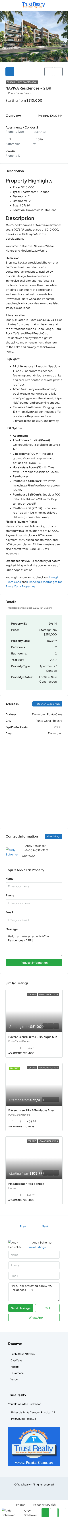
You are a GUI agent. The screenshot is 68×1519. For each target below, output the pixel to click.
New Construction (27, 82)
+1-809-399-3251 (36, 850)
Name (9, 878)
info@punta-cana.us (23, 1418)
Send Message (20, 1308)
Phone (10, 895)
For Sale (11, 82)
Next (45, 1226)
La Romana (17, 1373)
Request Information (34, 962)
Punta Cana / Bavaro (23, 1354)
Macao (15, 1366)
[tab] (9, 71)
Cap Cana (16, 1360)
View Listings (53, 836)
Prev (23, 1226)
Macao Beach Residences (26, 1184)
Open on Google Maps (48, 703)
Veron (14, 1379)
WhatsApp (29, 855)
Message (12, 929)
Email (9, 912)
